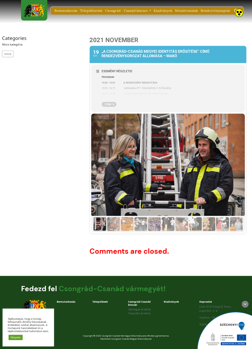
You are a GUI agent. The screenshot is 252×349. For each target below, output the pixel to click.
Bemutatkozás (66, 11)
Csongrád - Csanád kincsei (126, 11)
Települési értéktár (139, 313)
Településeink (91, 11)
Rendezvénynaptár (215, 11)
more (7, 54)
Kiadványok (163, 11)
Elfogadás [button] (16, 337)
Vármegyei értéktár (139, 309)
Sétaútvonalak (186, 11)
